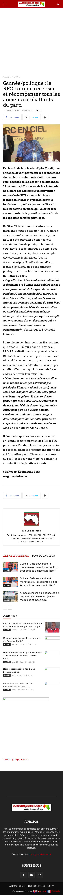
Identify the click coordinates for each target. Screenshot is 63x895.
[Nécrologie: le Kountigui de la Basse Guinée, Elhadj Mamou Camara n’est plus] (52, 656)
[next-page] (10, 608)
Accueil (6, 77)
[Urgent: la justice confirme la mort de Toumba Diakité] (52, 641)
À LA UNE (16, 77)
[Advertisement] (31, 41)
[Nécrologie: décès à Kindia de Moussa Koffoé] (52, 672)
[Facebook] (23, 875)
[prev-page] (5, 608)
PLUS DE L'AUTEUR (43, 555)
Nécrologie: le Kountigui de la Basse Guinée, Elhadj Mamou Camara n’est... (22, 655)
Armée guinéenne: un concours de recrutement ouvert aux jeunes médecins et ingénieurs (39, 596)
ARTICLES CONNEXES (16, 555)
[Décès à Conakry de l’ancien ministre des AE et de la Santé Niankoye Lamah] (52, 687)
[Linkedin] (31, 875)
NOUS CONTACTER (36, 886)
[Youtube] (40, 875)
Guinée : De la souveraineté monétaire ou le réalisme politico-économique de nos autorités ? (39, 567)
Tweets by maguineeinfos (16, 759)
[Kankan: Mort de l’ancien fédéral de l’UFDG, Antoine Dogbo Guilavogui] (52, 627)
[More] (45, 117)
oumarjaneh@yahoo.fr (40, 854)
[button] (5, 4)
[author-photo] (31, 526)
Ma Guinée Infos (31, 530)
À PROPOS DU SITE (17, 886)
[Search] (58, 4)
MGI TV (51, 886)
